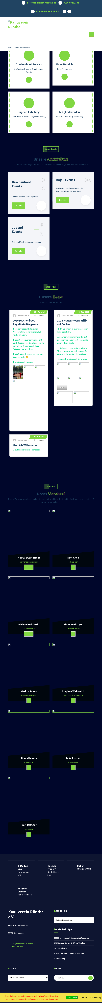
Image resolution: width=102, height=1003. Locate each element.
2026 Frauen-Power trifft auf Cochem (70, 943)
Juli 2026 (39, 312)
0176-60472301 (71, 2)
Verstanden (72, 997)
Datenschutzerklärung (91, 997)
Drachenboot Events (21, 184)
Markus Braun (29, 691)
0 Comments (39, 315)
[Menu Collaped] (91, 34)
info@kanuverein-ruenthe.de (41, 2)
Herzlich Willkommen (25, 445)
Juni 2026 (39, 436)
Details (29, 80)
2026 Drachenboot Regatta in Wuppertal (71, 938)
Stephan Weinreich (73, 691)
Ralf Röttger (28, 825)
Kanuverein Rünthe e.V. (47, 11)
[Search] (90, 978)
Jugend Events (17, 229)
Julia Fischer (73, 758)
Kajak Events (65, 180)
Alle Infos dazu (25, 894)
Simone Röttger (73, 624)
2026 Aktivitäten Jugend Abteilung (69, 953)
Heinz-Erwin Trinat (29, 557)
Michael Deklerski (29, 624)
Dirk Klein (73, 557)
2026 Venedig (59, 958)
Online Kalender (61, 948)
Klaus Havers (29, 758)
